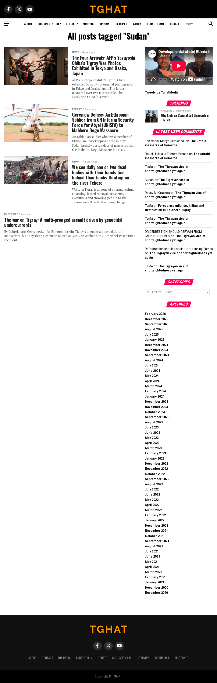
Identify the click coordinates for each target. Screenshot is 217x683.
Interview (143, 657)
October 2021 (155, 536)
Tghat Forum (155, 23)
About (28, 23)
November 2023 (156, 407)
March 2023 (153, 448)
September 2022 (157, 479)
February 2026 (155, 314)
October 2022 (155, 474)
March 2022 (153, 510)
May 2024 (152, 376)
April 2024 (152, 381)
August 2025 (154, 329)
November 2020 (156, 593)
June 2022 (152, 494)
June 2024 (152, 371)
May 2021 (152, 562)
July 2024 (152, 365)
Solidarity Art (122, 657)
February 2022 (155, 515)
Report (71, 23)
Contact (47, 657)
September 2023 (157, 417)
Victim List (161, 657)
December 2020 (156, 587)
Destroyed (181, 657)
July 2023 (152, 427)
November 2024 (156, 350)
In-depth (121, 23)
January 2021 (154, 582)
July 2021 (152, 551)
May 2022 (152, 500)
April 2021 (152, 567)
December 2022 (156, 463)
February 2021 (155, 577)
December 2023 (156, 401)
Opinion (104, 23)
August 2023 (154, 422)
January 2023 (154, 458)
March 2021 (153, 572)
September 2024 (157, 355)
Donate (174, 23)
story (137, 23)
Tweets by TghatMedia (161, 92)
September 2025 (157, 324)
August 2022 (154, 484)
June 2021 (152, 556)
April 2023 (152, 443)
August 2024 (154, 360)
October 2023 (155, 412)
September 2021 (157, 541)
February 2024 (155, 391)
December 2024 (156, 345)
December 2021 (156, 525)
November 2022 (156, 469)
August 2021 (154, 546)
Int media (64, 657)
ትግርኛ (189, 23)
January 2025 (154, 340)
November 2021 (156, 531)
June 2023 (152, 433)
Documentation (48, 23)
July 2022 (152, 489)
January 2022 (154, 520)
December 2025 (156, 319)
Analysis (88, 23)
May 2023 (152, 438)
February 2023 (155, 453)
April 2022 (152, 505)
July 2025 (152, 334)
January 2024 (154, 396)
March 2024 (153, 386)
